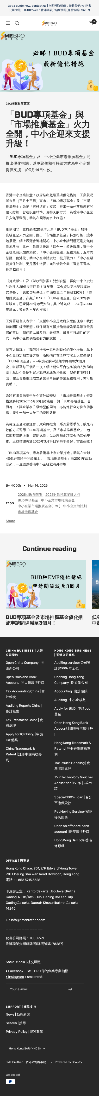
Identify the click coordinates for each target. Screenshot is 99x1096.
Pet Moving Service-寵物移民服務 (73, 814)
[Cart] (90, 23)
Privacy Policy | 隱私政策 (24, 1032)
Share (10, 521)
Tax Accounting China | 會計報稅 (25, 694)
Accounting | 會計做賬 (70, 691)
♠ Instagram (15, 977)
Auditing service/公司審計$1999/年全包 (72, 665)
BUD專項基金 (28, 500)
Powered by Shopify (68, 1062)
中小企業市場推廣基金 (58, 500)
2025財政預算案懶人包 (62, 495)
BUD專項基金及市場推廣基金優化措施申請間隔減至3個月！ (44, 620)
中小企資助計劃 (75, 506)
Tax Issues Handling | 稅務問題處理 (72, 766)
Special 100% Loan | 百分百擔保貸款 (73, 800)
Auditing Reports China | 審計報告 (24, 708)
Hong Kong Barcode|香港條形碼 (73, 843)
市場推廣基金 (28, 512)
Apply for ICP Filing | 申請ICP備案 (24, 737)
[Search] (17, 23)
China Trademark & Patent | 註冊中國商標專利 (24, 754)
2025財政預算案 (18, 103)
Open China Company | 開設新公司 (25, 665)
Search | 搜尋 (16, 1023)
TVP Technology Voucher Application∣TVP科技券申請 (73, 783)
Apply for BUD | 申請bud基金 (72, 711)
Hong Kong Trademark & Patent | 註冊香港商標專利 (72, 748)
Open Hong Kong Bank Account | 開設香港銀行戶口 (73, 728)
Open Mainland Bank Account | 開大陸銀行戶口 (25, 680)
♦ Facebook (14, 971)
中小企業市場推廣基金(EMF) (39, 506)
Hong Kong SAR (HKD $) (25, 1048)
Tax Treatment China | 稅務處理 (24, 723)
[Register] (73, 989)
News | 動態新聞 (18, 1014)
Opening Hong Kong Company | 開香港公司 (71, 680)
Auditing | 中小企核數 (70, 700)
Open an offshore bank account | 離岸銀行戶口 (71, 829)
